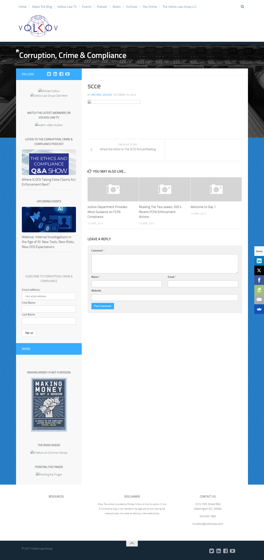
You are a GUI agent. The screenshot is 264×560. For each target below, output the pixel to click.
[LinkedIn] (55, 74)
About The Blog (42, 7)
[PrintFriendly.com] (259, 290)
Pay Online (150, 7)
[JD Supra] (73, 74)
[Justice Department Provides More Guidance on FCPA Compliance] (113, 189)
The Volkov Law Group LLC (180, 7)
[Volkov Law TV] (67, 74)
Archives (131, 7)
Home (22, 7)
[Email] (259, 299)
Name (95, 277)
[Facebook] (61, 74)
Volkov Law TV (67, 7)
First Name (29, 302)
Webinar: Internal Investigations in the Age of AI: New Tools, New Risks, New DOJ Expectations (48, 242)
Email (172, 277)
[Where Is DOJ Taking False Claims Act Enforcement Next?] (49, 162)
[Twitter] (49, 74)
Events (86, 7)
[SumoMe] (259, 309)
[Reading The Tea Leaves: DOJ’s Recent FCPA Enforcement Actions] (164, 189)
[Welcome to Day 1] (216, 189)
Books (117, 7)
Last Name (28, 314)
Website (96, 290)
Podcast (102, 7)
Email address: (31, 290)
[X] (259, 270)
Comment (98, 250)
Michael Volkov (101, 94)
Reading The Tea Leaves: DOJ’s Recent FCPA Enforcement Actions (160, 212)
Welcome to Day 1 (203, 207)
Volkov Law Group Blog (38, 25)
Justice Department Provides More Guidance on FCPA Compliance (107, 212)
